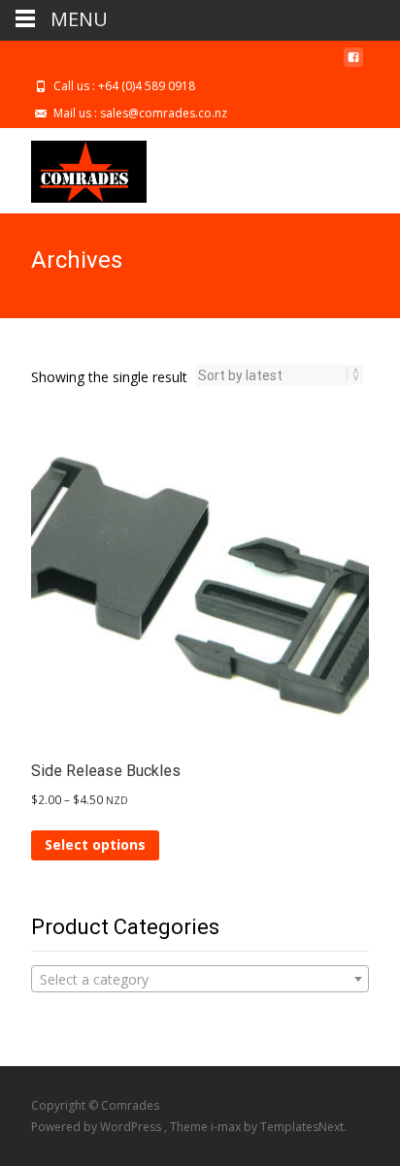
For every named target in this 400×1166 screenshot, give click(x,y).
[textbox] (200, 979)
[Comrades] (73, 167)
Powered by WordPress (97, 1126)
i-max (227, 1126)
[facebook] (353, 64)
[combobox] (200, 978)
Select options (95, 844)
